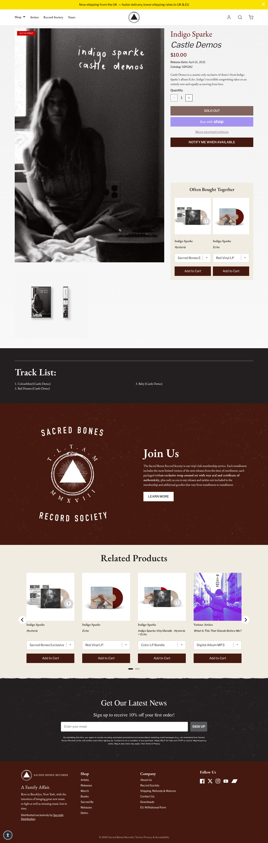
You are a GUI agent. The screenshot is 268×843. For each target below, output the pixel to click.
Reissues (86, 807)
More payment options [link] (212, 132)
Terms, (139, 837)
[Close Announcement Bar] (263, 4)
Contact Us (147, 796)
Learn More (158, 496)
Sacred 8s (87, 802)
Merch (85, 790)
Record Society (53, 17)
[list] (89, 183)
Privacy (147, 837)
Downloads (147, 802)
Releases (86, 785)
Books (85, 796)
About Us (146, 779)
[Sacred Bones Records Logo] (134, 17)
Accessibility (162, 837)
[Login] (228, 17)
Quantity (176, 90)
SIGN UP (198, 726)
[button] (250, 17)
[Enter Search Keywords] (239, 17)
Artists (34, 17)
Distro (84, 813)
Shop (18, 17)
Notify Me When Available (212, 142)
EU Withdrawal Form (153, 807)
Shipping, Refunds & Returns (158, 790)
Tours (71, 17)
